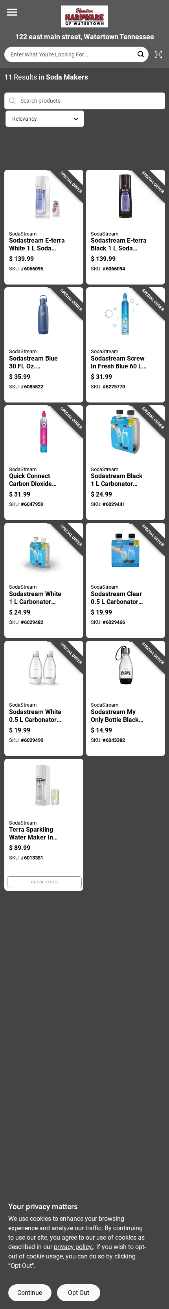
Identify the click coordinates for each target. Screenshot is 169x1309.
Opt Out (78, 1292)
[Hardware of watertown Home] (84, 16)
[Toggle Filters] (158, 118)
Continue (29, 1292)
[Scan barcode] (158, 54)
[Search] (141, 53)
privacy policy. (73, 1247)
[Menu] (12, 12)
